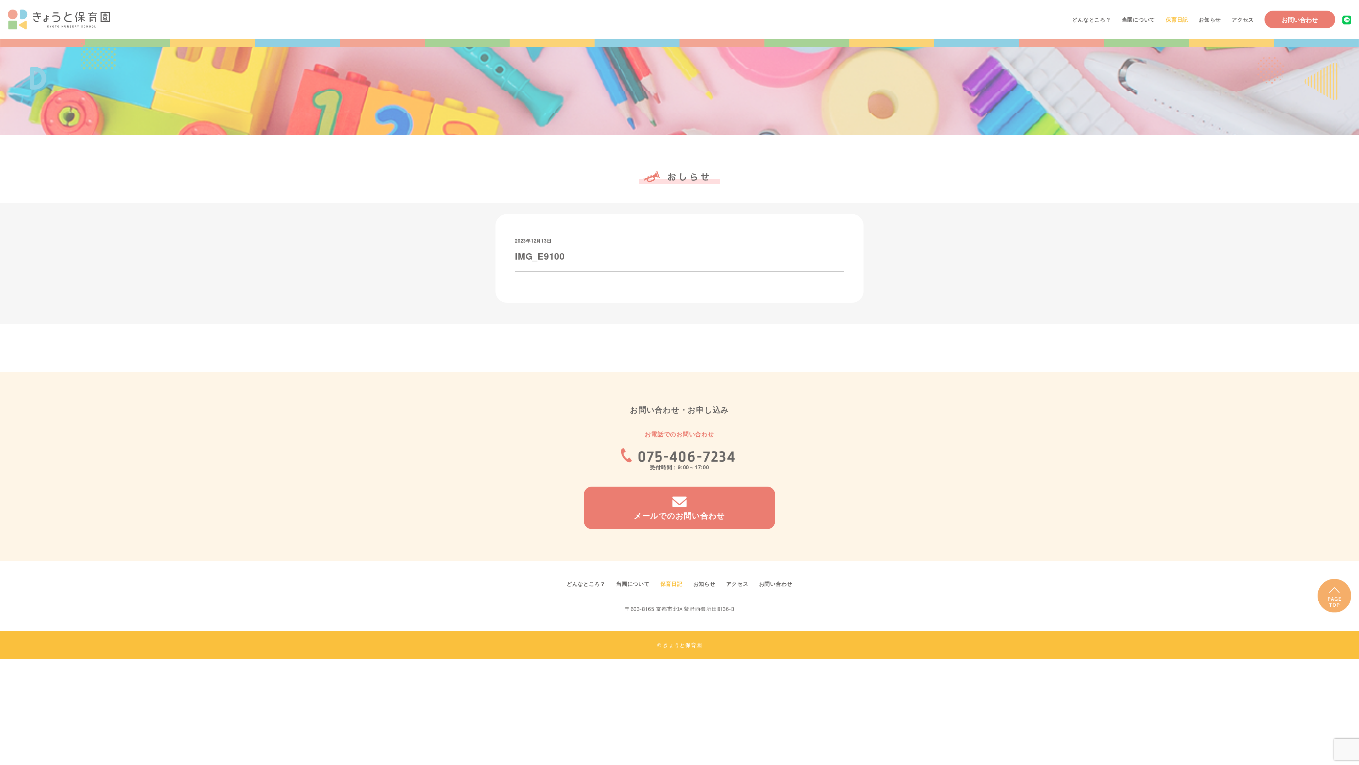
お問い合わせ (1300, 19)
